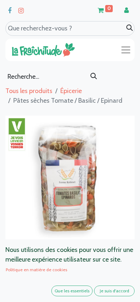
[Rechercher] (94, 76)
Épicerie (71, 91)
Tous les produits (28, 91)
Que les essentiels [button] (72, 290)
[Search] (130, 28)
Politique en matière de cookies (36, 269)
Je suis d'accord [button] (114, 290)
